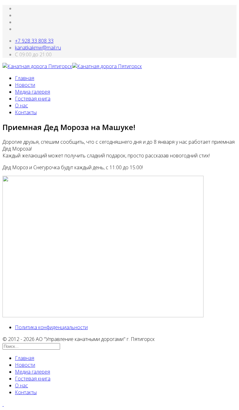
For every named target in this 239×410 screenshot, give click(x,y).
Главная (24, 78)
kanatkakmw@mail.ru (38, 47)
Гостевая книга (32, 98)
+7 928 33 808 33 (34, 40)
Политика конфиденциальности (51, 327)
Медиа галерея (32, 91)
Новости (25, 85)
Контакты (26, 112)
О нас (21, 105)
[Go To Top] (3, 404)
